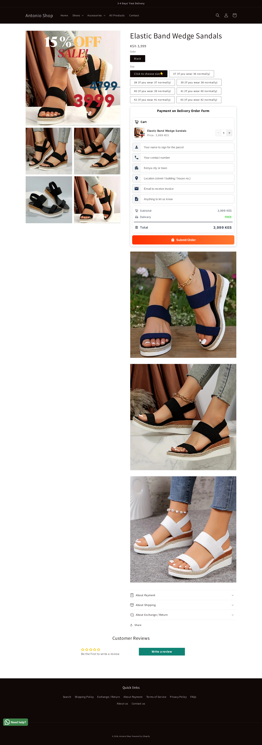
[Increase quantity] (229, 133)
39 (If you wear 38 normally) (199, 82)
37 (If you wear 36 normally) (191, 73)
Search (67, 697)
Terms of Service (156, 697)
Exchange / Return (108, 697)
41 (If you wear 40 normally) (199, 91)
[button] (77, 15)
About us (122, 703)
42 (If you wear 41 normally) (152, 99)
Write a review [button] (162, 652)
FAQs (193, 697)
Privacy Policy (178, 697)
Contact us (138, 703)
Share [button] (138, 625)
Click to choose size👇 (148, 73)
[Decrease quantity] (218, 133)
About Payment (133, 697)
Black (137, 58)
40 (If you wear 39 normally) (152, 91)
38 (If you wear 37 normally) (152, 82)
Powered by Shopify (141, 736)
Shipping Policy (84, 697)
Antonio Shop (125, 736)
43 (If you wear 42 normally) (198, 99)
